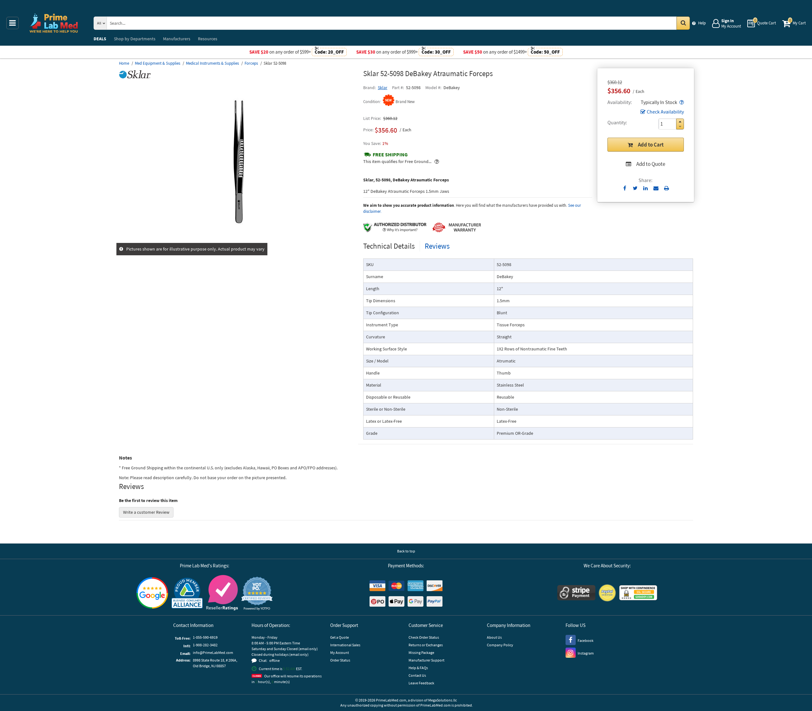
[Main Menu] (12, 23)
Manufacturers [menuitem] (176, 39)
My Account (339, 652)
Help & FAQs (418, 667)
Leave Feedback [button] (421, 683)
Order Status (340, 660)
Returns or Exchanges (426, 645)
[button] (681, 102)
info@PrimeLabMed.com (213, 652)
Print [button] (666, 188)
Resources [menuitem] (207, 39)
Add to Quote (650, 163)
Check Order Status (424, 637)
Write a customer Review (146, 512)
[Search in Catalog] (683, 23)
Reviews (437, 246)
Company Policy (500, 645)
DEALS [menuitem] (100, 39)
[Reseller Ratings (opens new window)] (222, 593)
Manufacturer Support (426, 660)
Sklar (382, 87)
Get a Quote (339, 637)
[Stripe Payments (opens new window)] (576, 593)
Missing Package (421, 652)
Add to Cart (651, 144)
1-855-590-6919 (205, 637)
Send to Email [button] (656, 188)
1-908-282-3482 (205, 645)
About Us (494, 637)
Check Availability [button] (665, 111)
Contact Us (417, 675)
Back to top (406, 551)
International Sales (345, 645)
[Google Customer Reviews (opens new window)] (152, 593)
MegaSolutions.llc (442, 700)
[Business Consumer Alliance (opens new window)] (187, 593)
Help (702, 23)
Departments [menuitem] (134, 39)
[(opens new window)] (238, 239)
